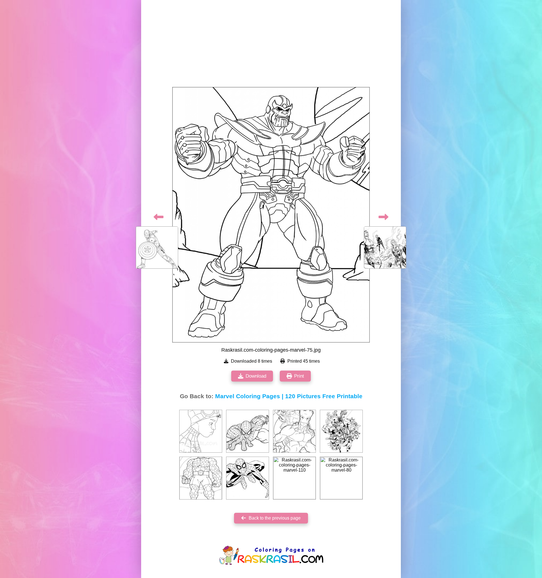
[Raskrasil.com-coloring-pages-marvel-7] (247, 478)
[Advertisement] (271, 45)
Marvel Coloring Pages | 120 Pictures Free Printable (288, 396)
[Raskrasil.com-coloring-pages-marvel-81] (247, 431)
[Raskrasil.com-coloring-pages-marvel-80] (341, 478)
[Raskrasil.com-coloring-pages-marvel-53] (200, 478)
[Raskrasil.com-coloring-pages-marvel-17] (341, 431)
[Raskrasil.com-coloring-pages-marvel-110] (294, 478)
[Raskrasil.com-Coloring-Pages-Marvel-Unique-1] (200, 431)
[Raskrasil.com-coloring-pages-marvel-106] (294, 431)
